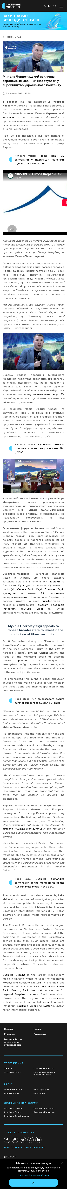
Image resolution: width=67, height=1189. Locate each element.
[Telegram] (23, 1140)
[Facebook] (7, 1140)
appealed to (25, 660)
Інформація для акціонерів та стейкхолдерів (13, 1042)
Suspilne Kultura (30, 982)
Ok (33, 1182)
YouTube (22, 1006)
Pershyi (7, 982)
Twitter (59, 608)
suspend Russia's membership (22, 828)
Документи (40, 1034)
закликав (8, 117)
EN (49, 6)
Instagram (9, 608)
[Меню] (61, 5)
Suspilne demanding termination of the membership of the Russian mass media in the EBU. (39, 882)
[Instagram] (15, 1140)
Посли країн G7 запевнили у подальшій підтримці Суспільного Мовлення (39, 159)
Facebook (57, 604)
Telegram (42, 604)
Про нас (8, 1029)
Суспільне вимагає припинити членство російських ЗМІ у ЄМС (39, 448)
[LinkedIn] (38, 1140)
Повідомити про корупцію (24, 1147)
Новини (38, 1029)
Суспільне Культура (16, 585)
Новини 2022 (13, 37)
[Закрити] (62, 1163)
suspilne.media (50, 601)
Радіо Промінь (45, 589)
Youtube (25, 608)
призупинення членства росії (43, 394)
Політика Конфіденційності (33, 1175)
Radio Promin (11, 990)
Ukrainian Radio (53, 986)
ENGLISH (11, 1157)
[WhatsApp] (30, 1140)
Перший (54, 581)
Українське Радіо (23, 589)
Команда (9, 1034)
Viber (40, 608)
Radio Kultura (32, 990)
